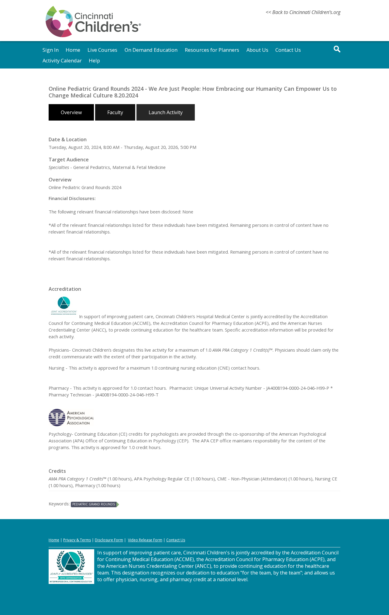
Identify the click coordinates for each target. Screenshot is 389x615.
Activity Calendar (62, 60)
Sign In (51, 49)
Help (94, 60)
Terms (85, 540)
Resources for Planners (212, 49)
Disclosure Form (109, 540)
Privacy (69, 540)
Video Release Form (145, 540)
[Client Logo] (93, 36)
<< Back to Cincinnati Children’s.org (303, 12)
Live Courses (102, 49)
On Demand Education (151, 49)
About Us (257, 49)
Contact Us (288, 49)
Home (73, 49)
